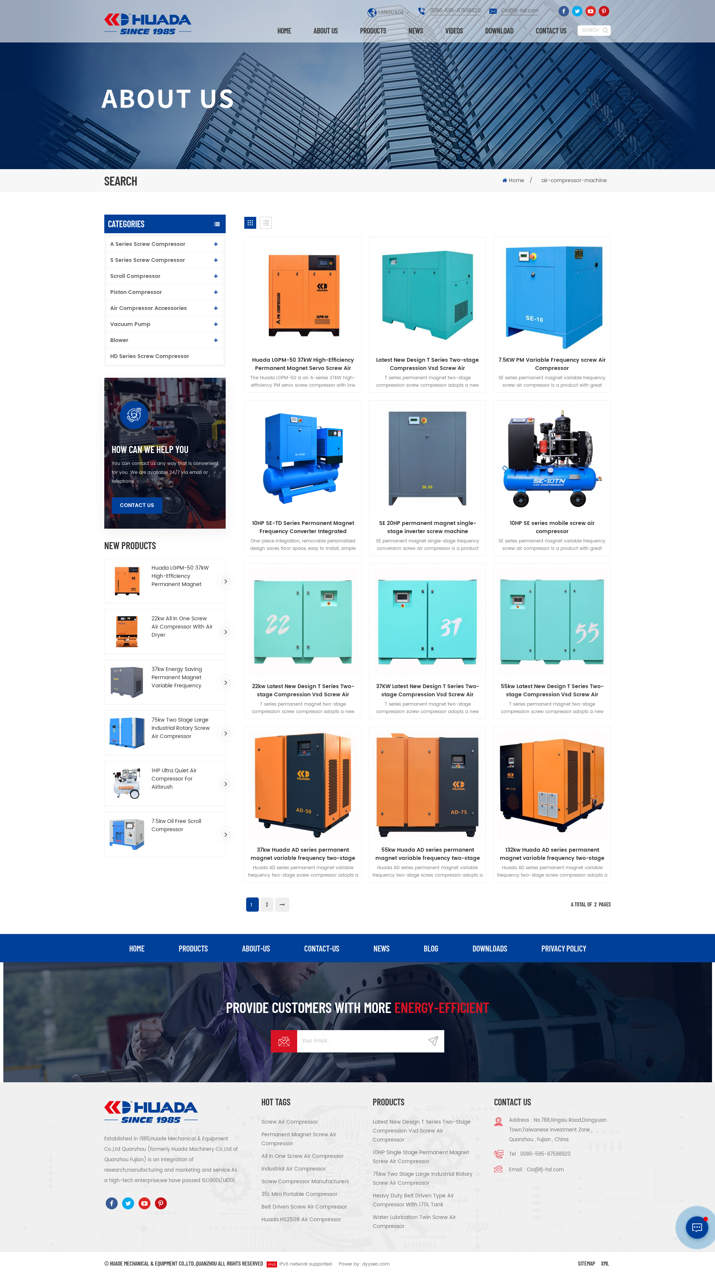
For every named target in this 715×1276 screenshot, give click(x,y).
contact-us (321, 948)
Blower (119, 340)
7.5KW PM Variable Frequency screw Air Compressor (552, 364)
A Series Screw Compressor (147, 244)
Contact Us (137, 505)
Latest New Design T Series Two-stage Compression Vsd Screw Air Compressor (427, 364)
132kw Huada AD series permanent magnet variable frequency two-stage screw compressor (552, 854)
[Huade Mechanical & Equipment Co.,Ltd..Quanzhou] (149, 23)
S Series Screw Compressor (147, 260)
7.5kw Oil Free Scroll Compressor (176, 825)
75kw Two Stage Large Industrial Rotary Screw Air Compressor (181, 728)
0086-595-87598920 (455, 11)
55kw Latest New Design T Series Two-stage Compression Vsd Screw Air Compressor (552, 691)
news (382, 948)
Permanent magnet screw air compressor (298, 1139)
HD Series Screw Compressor (149, 356)
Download (499, 30)
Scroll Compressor (135, 276)
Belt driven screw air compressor (304, 1207)
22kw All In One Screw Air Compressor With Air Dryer (182, 627)
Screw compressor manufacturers (305, 1181)
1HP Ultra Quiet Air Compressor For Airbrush (174, 779)
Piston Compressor (136, 292)
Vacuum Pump (130, 324)
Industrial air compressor (293, 1169)
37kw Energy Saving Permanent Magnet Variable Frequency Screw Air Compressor (180, 677)
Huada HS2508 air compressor (301, 1219)
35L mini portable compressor (299, 1194)
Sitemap (586, 1263)
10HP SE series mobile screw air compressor (552, 527)
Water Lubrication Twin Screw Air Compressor (414, 1222)
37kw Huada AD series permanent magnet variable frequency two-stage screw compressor (303, 854)
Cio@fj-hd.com (519, 11)
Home (284, 30)
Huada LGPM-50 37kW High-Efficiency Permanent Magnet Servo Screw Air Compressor (180, 576)
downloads (490, 948)
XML (605, 1263)
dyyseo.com (376, 1264)
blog (431, 948)
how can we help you (150, 449)
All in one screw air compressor (302, 1156)
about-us (256, 948)
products (193, 948)
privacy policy (563, 948)
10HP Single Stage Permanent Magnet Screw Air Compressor (421, 1157)
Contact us (551, 30)
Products (373, 30)
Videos (454, 30)
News (416, 30)
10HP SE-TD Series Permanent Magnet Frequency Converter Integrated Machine (303, 527)
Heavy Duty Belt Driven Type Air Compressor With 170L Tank (413, 1200)
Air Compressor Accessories (148, 308)
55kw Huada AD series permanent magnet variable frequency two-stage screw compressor (427, 854)
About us (326, 30)
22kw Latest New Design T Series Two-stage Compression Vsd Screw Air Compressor (303, 691)
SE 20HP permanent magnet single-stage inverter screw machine (427, 527)
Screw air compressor (289, 1122)
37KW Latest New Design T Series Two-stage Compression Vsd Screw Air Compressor (427, 691)
